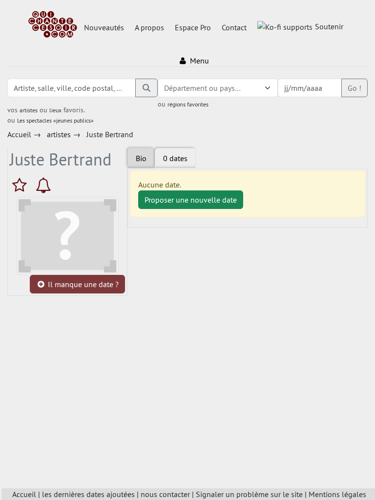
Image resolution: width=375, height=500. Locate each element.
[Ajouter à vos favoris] (22, 185)
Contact (234, 27)
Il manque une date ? (82, 284)
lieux (55, 110)
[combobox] (208, 88)
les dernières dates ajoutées (88, 494)
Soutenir (329, 26)
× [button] (255, 88)
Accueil (24, 494)
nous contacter (165, 494)
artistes (29, 110)
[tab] (175, 158)
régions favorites (187, 104)
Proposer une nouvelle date (191, 200)
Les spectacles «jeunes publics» (55, 120)
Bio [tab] (141, 158)
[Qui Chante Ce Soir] (52, 25)
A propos (149, 27)
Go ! (354, 88)
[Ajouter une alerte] (43, 185)
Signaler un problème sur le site (249, 494)
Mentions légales (337, 494)
